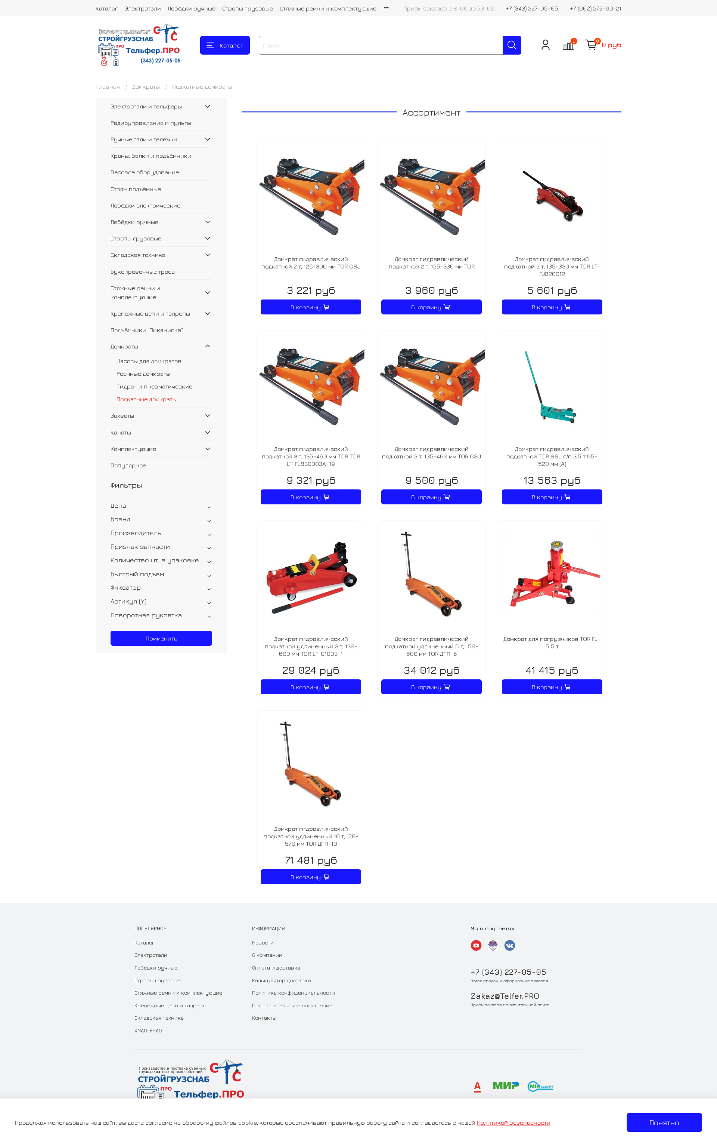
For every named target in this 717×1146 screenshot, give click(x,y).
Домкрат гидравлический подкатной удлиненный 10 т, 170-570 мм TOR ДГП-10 (311, 836)
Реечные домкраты (143, 373)
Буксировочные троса (143, 271)
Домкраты (146, 86)
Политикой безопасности (513, 1122)
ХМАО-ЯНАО (148, 1030)
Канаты (121, 432)
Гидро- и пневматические (154, 386)
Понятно (664, 1122)
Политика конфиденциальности (293, 992)
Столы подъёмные (136, 188)
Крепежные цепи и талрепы (150, 313)
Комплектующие (133, 448)
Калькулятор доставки (281, 980)
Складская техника (138, 254)
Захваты (122, 415)
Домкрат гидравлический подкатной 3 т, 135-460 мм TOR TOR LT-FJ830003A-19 (311, 456)
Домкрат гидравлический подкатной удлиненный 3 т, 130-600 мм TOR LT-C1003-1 (311, 646)
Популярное (128, 465)
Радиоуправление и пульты (151, 122)
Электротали (143, 8)
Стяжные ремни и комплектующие (328, 8)
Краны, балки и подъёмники (151, 155)
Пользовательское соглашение (292, 1005)
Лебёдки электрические (145, 205)
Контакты (264, 1017)
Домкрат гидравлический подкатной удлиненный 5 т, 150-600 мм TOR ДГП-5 (431, 646)
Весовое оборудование (145, 172)
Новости (263, 942)
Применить (161, 638)
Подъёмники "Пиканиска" (147, 329)
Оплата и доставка (276, 967)
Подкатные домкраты (147, 399)
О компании (267, 955)
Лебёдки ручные (191, 8)
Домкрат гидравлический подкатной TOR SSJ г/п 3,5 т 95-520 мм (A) (552, 456)
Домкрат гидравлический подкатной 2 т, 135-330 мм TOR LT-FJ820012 (552, 266)
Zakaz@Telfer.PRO (505, 996)
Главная (108, 86)
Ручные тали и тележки (144, 139)
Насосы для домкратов (149, 360)
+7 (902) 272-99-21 (595, 8)
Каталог (107, 8)
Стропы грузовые (247, 8)
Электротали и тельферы (146, 106)
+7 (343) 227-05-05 (532, 8)
